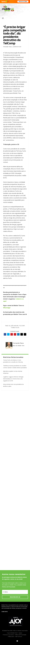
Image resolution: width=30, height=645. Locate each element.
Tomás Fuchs (15, 327)
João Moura (14, 325)
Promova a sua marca (8, 634)
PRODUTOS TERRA (23, 1)
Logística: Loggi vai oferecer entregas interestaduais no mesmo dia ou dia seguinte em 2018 (13, 379)
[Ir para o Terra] (5, 2)
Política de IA (11, 636)
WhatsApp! (6, 308)
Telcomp (22, 325)
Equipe (20, 633)
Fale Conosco (18, 636)
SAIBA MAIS (5, 611)
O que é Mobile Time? (12, 633)
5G (9, 325)
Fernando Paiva (18, 343)
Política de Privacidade (20, 634)
